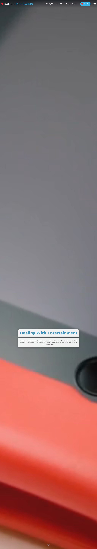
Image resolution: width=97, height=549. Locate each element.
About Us (60, 4)
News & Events (71, 4)
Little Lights (49, 4)
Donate (86, 4)
